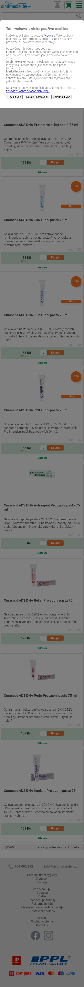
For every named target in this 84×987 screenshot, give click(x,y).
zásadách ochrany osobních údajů (28, 91)
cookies (50, 35)
